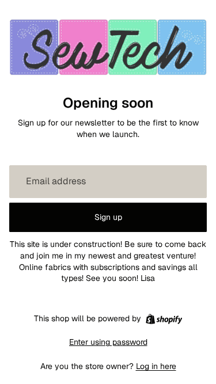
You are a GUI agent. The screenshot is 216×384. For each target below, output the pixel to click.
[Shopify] (164, 319)
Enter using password (108, 342)
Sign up (108, 217)
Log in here (156, 366)
